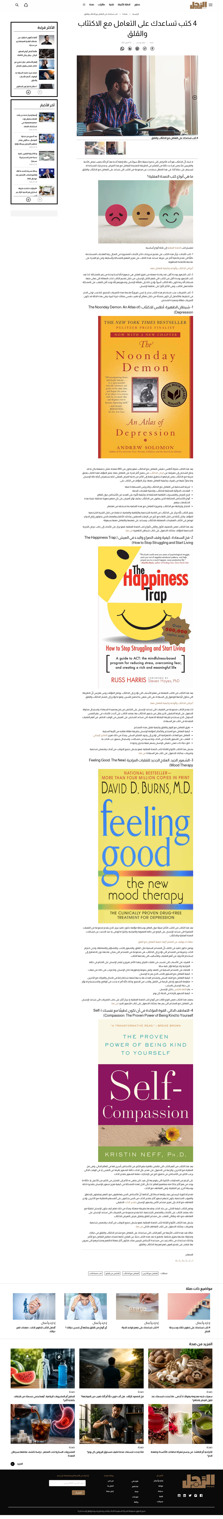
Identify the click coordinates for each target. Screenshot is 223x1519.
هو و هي (135, 1481)
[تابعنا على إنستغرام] (195, 1495)
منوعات (135, 1497)
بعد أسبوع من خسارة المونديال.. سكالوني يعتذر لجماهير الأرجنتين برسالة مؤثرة (26, 140)
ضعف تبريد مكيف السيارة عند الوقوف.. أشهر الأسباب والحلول (26, 76)
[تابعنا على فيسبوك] (201, 1495)
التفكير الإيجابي (100, 735)
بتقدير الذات (131, 1202)
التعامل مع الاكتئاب (131, 1273)
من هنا (129, 530)
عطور (137, 4)
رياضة (136, 1502)
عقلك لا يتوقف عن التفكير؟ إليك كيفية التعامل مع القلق (165, 942)
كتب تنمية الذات (95, 1273)
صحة (91, 4)
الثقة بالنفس (180, 989)
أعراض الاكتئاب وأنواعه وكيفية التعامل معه (171, 268)
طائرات (101, 4)
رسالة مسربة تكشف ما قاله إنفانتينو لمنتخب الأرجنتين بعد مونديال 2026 (26, 175)
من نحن (110, 1481)
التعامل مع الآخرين (150, 1273)
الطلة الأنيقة (124, 4)
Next (79, 97)
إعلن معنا (109, 1491)
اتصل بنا (110, 1486)
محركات (160, 1501)
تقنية (111, 4)
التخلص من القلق (112, 1273)
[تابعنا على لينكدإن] (184, 1495)
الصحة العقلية (174, 247)
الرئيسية (135, 14)
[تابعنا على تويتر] (190, 1495)
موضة (160, 1486)
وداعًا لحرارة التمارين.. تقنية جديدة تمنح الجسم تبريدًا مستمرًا (27, 157)
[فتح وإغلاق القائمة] (210, 5)
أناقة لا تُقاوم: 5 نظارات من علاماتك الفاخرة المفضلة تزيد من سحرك (26, 41)
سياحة (160, 1491)
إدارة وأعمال (203, 1323)
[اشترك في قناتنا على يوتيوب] (179, 1495)
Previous (194, 97)
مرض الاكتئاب (157, 473)
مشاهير (135, 1486)
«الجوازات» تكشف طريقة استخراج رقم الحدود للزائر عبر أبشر (26, 192)
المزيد (20, 1463)
